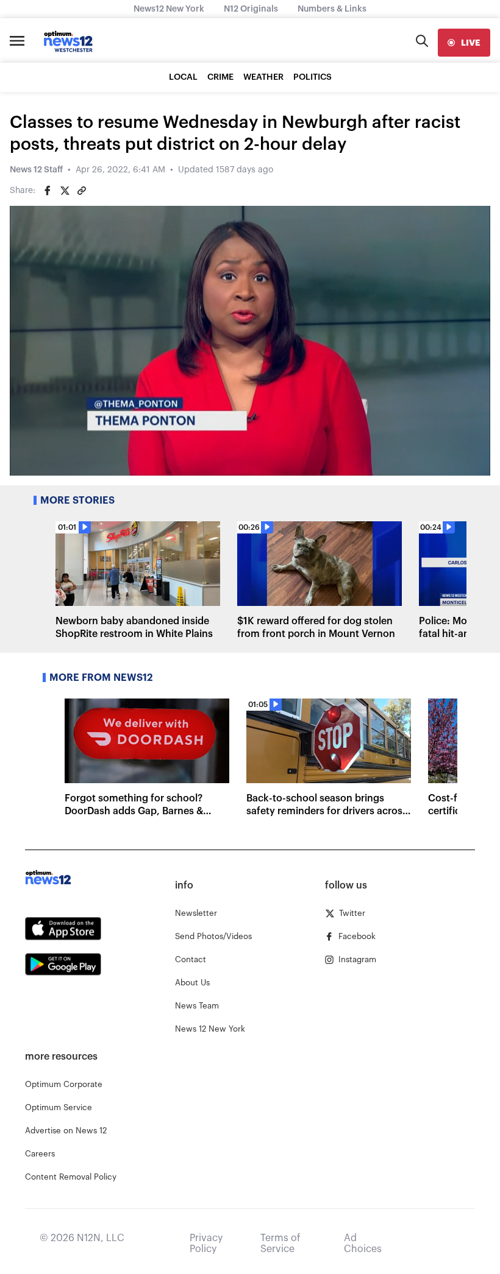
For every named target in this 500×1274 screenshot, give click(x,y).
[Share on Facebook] (47, 190)
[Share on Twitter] (65, 190)
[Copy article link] (82, 190)
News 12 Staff (36, 170)
